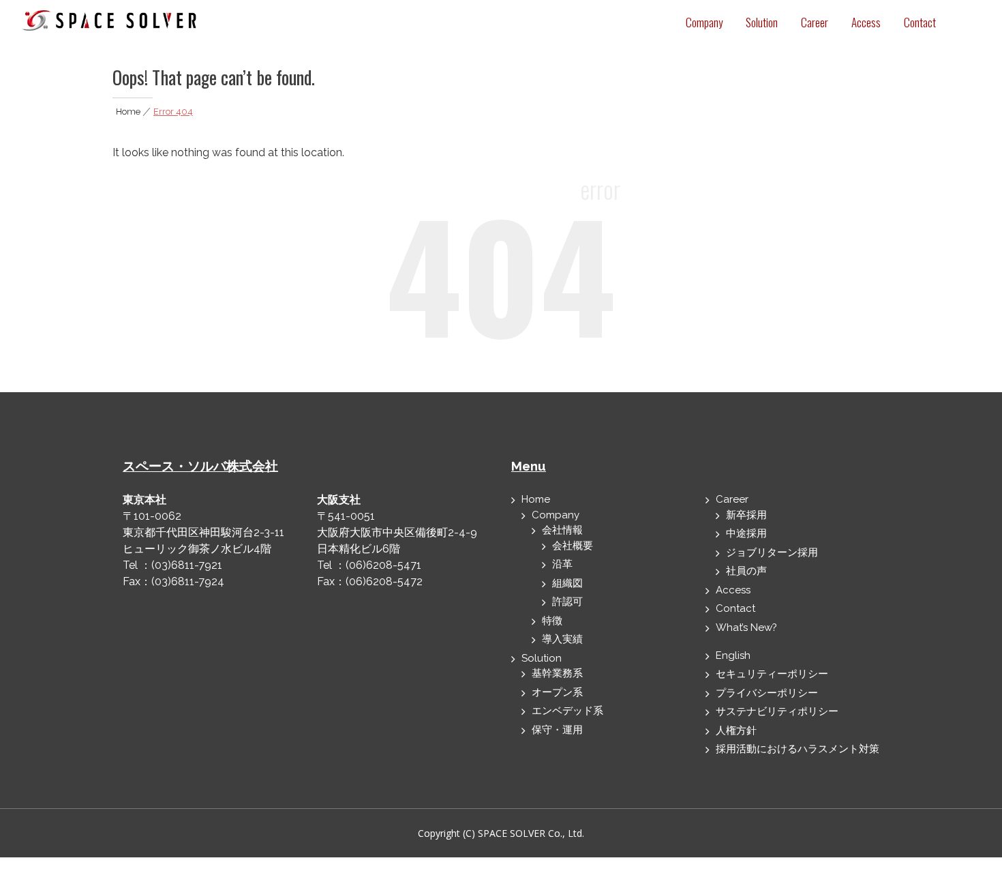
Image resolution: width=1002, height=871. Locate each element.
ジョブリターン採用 (772, 552)
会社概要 (572, 546)
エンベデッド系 (567, 711)
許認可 (567, 601)
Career (814, 22)
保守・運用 (557, 730)
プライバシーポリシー (767, 693)
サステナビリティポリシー (777, 711)
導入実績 (562, 639)
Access (866, 22)
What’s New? (746, 627)
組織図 (567, 583)
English (733, 655)
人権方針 (736, 730)
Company (704, 22)
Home (128, 111)
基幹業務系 (557, 673)
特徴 (552, 621)
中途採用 (746, 533)
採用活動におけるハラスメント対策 (797, 749)
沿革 (562, 564)
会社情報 (562, 530)
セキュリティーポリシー (772, 674)
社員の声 (746, 571)
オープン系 (557, 692)
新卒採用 (746, 515)
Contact (920, 22)
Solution (762, 22)
